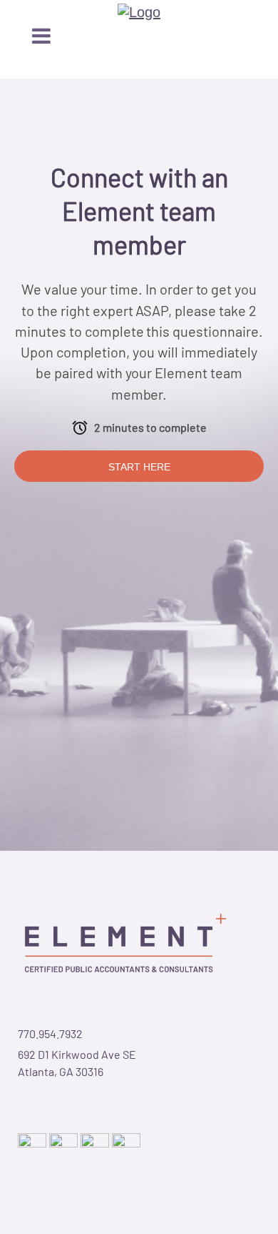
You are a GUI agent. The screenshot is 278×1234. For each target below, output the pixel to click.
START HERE (139, 467)
